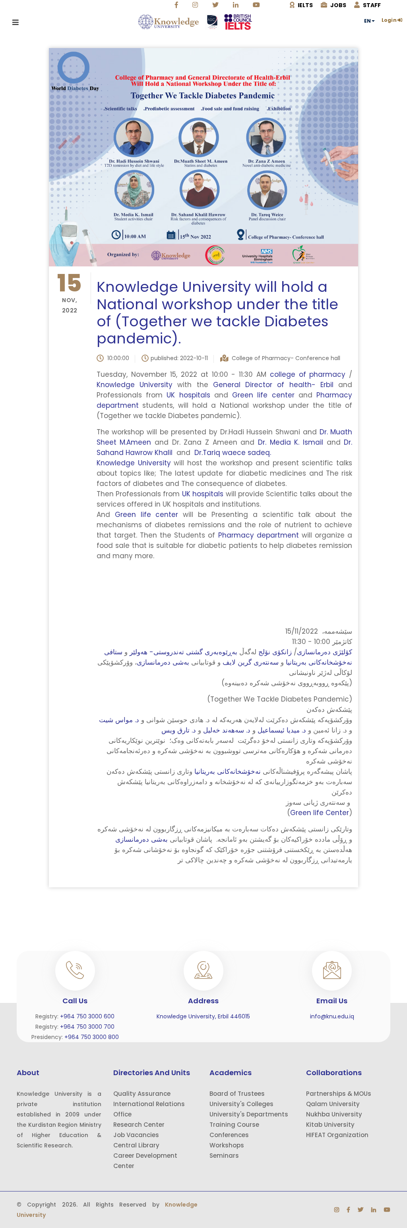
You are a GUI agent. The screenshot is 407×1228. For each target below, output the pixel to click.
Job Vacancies (136, 1135)
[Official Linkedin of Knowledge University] (236, 5)
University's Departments (248, 1114)
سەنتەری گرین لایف (252, 662)
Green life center (263, 395)
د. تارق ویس (178, 730)
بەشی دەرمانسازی (163, 662)
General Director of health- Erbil (270, 384)
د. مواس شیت (119, 720)
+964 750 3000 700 (87, 1027)
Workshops (226, 1145)
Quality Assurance (142, 1093)
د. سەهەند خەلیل (226, 730)
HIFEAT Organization (337, 1135)
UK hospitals (188, 395)
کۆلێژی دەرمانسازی (324, 652)
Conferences (229, 1135)
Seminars (224, 1155)
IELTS (305, 5)
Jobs (337, 5)
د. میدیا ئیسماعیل (282, 730)
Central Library (136, 1145)
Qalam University (333, 1104)
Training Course (234, 1124)
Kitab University (330, 1124)
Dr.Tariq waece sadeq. (230, 452)
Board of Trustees (237, 1093)
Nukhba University (334, 1114)
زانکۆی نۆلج (275, 652)
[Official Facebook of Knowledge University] (177, 5)
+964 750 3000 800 (91, 1037)
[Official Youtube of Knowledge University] (257, 5)
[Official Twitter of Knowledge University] (216, 5)
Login (389, 20)
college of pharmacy (308, 374)
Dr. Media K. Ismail (290, 442)
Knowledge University (137, 384)
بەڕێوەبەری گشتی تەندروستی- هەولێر (183, 652)
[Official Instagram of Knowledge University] (196, 5)
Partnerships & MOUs (338, 1093)
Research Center (139, 1124)
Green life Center (319, 812)
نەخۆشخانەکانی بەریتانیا (226, 771)
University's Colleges (241, 1104)
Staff (371, 5)
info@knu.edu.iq (332, 1016)
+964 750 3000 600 (87, 1016)
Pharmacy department (258, 535)
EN (367, 20)
